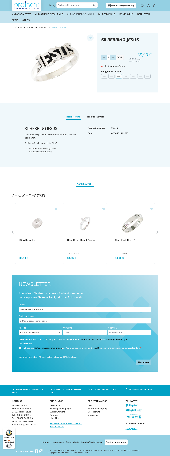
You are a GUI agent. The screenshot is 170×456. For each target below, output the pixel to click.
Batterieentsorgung (97, 408)
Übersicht (20, 27)
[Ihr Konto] (148, 5)
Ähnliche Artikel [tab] (85, 183)
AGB (96, 347)
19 (127, 77)
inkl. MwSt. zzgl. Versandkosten (135, 60)
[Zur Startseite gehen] (26, 5)
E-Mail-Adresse (27, 316)
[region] (54, 61)
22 (148, 77)
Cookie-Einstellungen (92, 442)
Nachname (113, 327)
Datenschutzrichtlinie (90, 339)
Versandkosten (88, 450)
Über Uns (54, 418)
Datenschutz (94, 411)
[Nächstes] (157, 232)
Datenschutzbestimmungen (48, 347)
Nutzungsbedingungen (116, 339)
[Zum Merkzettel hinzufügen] (90, 37)
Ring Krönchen (27, 240)
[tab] (73, 117)
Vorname (67, 327)
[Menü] (13, 429)
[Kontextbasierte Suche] (51, 5)
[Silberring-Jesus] (54, 61)
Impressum (93, 415)
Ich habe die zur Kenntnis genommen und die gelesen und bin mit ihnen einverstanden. (81, 347)
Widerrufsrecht (57, 411)
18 (119, 77)
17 (112, 77)
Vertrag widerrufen (116, 442)
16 (105, 77)
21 (141, 77)
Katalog (54, 415)
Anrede (22, 327)
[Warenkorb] (155, 5)
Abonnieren (144, 362)
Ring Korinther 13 (125, 240)
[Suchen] (94, 5)
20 (134, 77)
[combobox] (74, 5)
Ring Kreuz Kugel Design (81, 240)
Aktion (23, 304)
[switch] (9, 445)
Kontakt (46, 442)
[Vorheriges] (13, 232)
